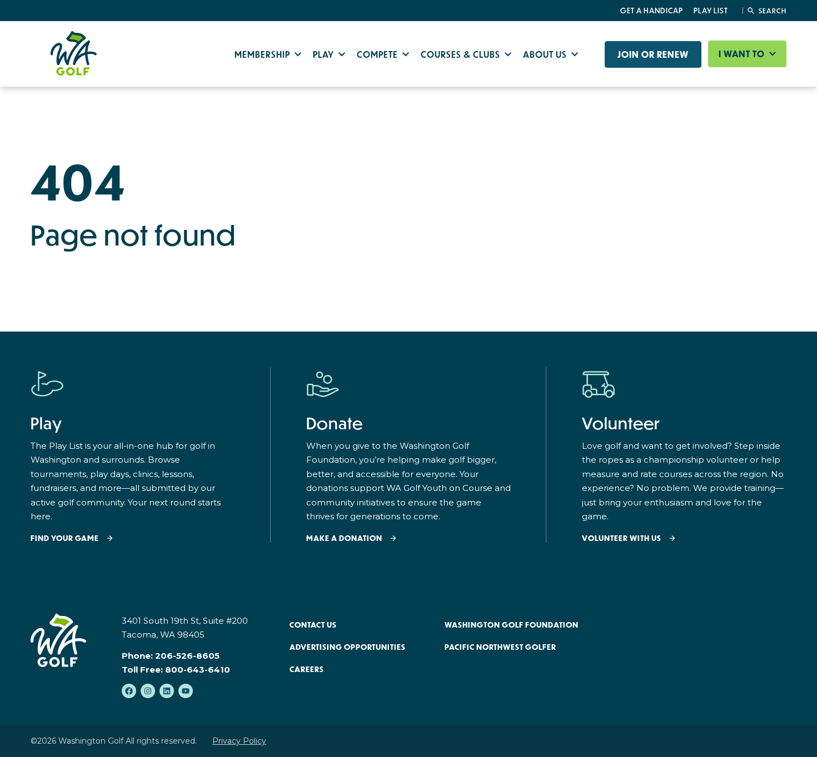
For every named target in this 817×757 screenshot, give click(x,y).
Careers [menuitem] (307, 669)
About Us (546, 54)
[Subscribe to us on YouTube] (185, 691)
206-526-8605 (187, 655)
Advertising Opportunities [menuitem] (348, 647)
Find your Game (65, 538)
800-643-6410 (197, 669)
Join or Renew (653, 54)
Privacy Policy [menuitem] (239, 741)
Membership (263, 54)
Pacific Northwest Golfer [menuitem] (500, 647)
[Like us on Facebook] (129, 691)
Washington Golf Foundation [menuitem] (512, 625)
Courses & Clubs (461, 54)
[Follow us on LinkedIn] (167, 691)
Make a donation (344, 538)
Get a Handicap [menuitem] (651, 11)
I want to (743, 54)
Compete (378, 54)
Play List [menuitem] (711, 11)
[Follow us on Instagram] (148, 691)
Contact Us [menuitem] (313, 625)
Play (324, 54)
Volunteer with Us (621, 538)
